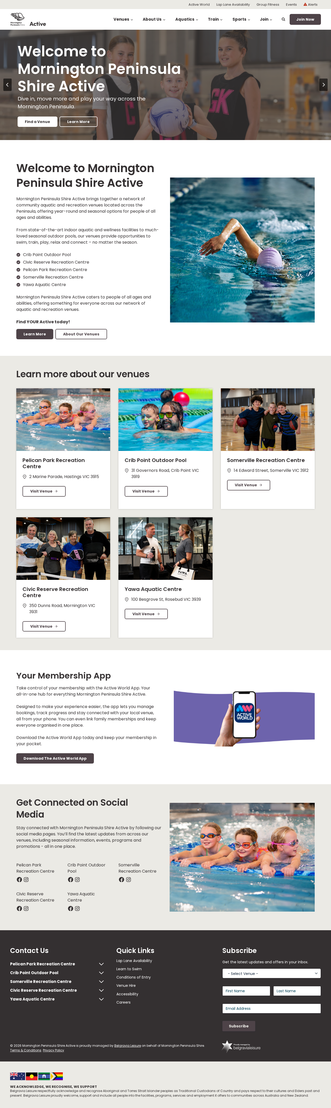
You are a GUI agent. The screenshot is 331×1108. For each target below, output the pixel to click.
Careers (123, 1002)
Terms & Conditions (25, 1050)
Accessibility (127, 994)
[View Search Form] (283, 19)
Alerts (313, 4)
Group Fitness (268, 4)
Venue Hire (126, 985)
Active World (199, 4)
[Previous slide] (7, 85)
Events (291, 4)
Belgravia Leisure (127, 1045)
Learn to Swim (129, 969)
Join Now (305, 19)
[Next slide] (323, 85)
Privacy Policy (53, 1050)
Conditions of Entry (133, 977)
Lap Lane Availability (233, 4)
